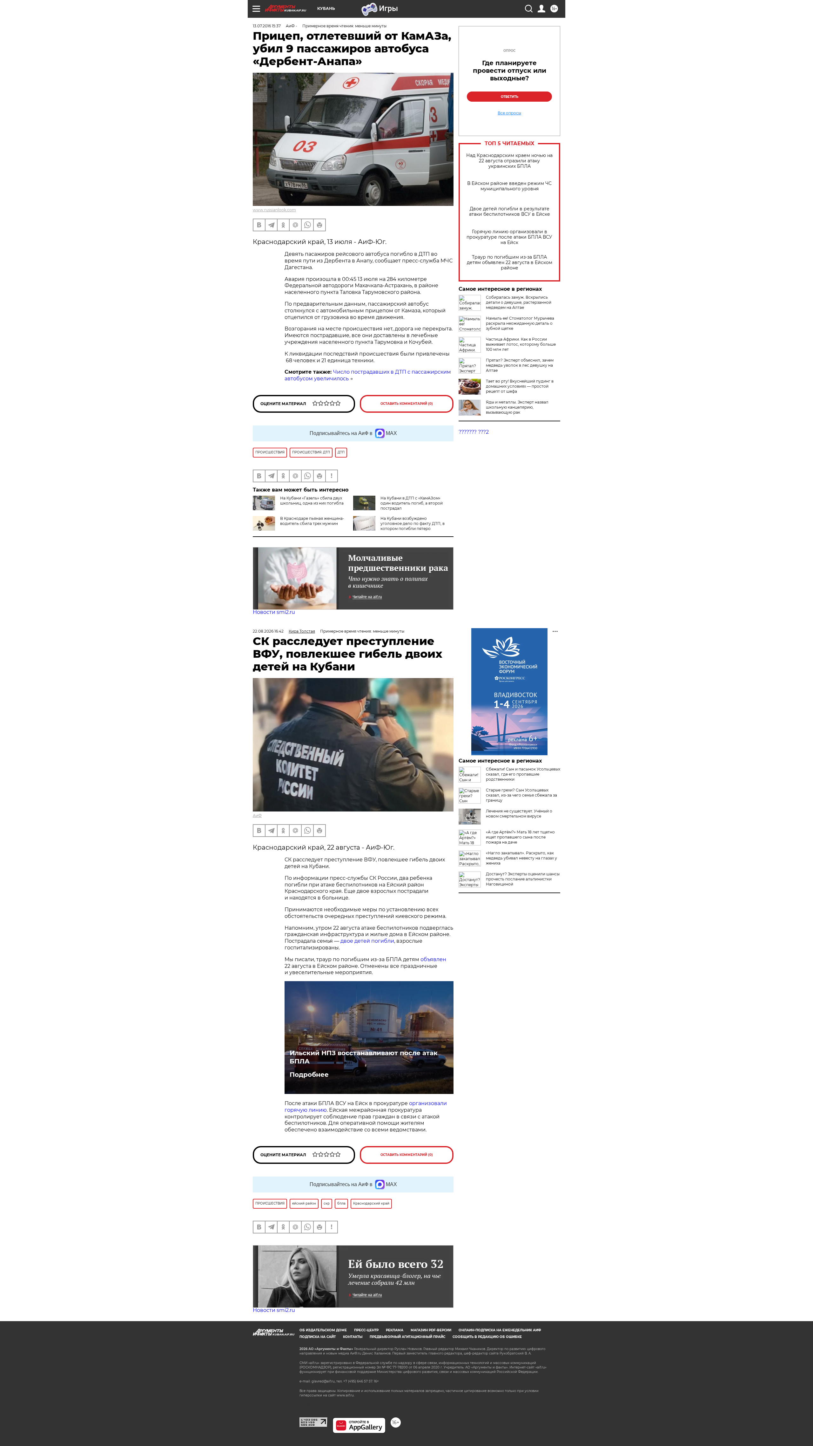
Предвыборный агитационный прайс (407, 1337)
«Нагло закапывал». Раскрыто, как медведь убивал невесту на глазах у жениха (521, 858)
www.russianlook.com (274, 209)
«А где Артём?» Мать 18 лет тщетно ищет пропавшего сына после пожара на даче (520, 837)
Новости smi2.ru (274, 612)
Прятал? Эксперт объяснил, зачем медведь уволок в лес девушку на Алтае (520, 365)
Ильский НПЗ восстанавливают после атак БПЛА (364, 1057)
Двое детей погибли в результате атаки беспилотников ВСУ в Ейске (509, 211)
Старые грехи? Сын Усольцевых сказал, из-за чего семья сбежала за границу (521, 795)
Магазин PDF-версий (431, 1330)
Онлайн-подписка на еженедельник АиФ (500, 1330)
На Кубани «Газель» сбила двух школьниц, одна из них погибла (312, 501)
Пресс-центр (366, 1330)
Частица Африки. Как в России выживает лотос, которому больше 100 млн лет (521, 344)
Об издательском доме (323, 1330)
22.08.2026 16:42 (268, 631)
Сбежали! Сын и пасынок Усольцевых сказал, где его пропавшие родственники (523, 774)
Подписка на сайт (317, 1337)
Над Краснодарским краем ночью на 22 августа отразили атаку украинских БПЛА (509, 161)
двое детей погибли (367, 941)
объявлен (433, 959)
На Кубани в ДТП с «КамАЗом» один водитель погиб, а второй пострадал (411, 503)
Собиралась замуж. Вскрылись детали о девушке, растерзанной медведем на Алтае (518, 302)
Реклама (394, 1330)
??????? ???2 (474, 432)
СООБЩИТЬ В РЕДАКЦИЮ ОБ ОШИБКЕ (487, 1337)
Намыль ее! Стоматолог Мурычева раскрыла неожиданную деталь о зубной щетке (520, 323)
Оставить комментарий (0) (406, 404)
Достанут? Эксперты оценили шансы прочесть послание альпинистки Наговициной (523, 879)
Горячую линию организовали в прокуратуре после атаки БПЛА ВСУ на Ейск (509, 237)
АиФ (257, 815)
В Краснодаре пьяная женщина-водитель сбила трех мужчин (312, 521)
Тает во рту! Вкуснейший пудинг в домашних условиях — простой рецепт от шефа (520, 386)
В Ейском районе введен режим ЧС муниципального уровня (509, 186)
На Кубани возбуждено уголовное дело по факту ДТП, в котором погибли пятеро (412, 523)
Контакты (352, 1337)
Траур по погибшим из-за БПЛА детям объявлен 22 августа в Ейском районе (509, 263)
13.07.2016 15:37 (267, 26)
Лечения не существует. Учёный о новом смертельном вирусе (519, 813)
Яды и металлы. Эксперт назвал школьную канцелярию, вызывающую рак (517, 407)
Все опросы (509, 113)
